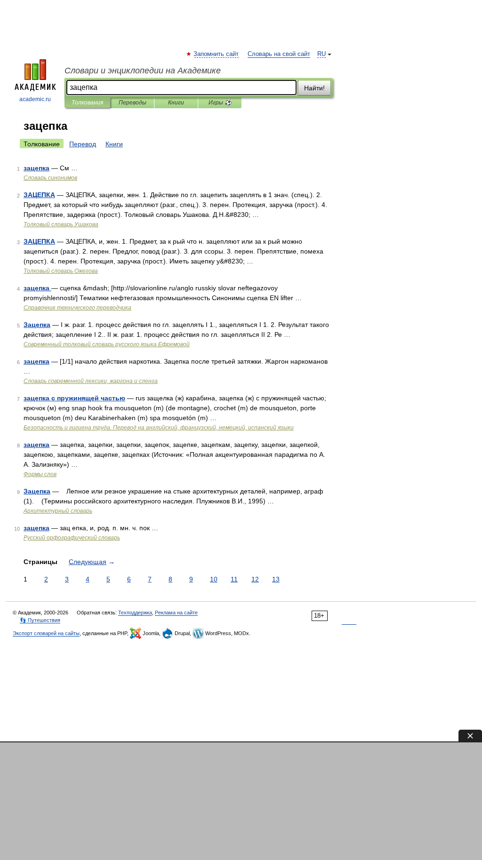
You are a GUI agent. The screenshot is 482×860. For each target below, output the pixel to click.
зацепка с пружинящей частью (74, 398)
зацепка (36, 168)
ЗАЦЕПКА (39, 195)
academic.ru (35, 99)
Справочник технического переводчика (77, 307)
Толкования (87, 102)
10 (213, 579)
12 (255, 579)
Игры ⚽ (220, 102)
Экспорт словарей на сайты (46, 633)
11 (234, 579)
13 (276, 579)
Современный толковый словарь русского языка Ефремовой (107, 344)
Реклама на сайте (176, 612)
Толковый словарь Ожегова (61, 271)
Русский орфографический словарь (72, 537)
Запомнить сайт (216, 54)
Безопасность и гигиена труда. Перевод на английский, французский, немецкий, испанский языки (159, 427)
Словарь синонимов (50, 178)
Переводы (132, 102)
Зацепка (37, 324)
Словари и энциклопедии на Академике (142, 70)
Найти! (314, 88)
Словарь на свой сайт (279, 54)
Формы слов (40, 474)
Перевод (82, 144)
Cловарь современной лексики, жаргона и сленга (91, 381)
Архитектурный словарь (58, 511)
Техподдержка (135, 612)
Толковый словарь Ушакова (61, 224)
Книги (176, 102)
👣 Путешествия (40, 620)
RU (321, 54)
